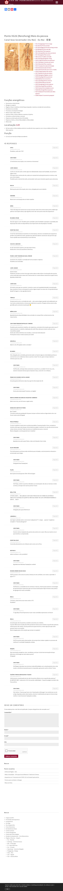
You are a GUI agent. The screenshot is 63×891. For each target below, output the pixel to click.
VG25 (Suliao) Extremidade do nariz (44, 88)
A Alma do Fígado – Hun (11, 771)
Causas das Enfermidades (12, 834)
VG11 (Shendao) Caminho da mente (44, 62)
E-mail (6, 736)
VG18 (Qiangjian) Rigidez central (43, 75)
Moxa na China (8, 783)
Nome (6, 729)
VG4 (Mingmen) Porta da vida (42, 49)
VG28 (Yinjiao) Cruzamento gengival (44, 95)
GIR (18, 125)
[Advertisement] (31, 23)
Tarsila (12, 297)
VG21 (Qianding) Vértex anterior (43, 80)
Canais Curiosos (10, 830)
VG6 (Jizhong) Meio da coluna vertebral (45, 53)
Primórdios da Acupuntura (13, 819)
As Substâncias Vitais (11, 829)
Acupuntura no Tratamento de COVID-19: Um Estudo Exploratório (22, 777)
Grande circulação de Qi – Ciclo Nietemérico (17, 836)
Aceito (7, 889)
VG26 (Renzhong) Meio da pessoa (44, 90)
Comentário (8, 712)
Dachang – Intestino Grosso (14, 841)
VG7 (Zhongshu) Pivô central (42, 55)
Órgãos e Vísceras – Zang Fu (13, 838)
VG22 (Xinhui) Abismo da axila (43, 82)
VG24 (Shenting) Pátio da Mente (43, 86)
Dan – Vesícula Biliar (12, 856)
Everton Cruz (14, 230)
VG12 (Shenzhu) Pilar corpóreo (43, 64)
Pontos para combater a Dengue (13, 780)
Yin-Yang (8, 823)
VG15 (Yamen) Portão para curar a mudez (46, 69)
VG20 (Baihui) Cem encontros (43, 79)
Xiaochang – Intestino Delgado (15, 849)
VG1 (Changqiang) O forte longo (43, 44)
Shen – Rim (10, 852)
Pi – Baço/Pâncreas (12, 845)
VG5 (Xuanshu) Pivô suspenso (42, 51)
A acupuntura (9, 821)
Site (5, 742)
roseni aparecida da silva (18, 571)
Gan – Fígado (10, 854)
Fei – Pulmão (10, 840)
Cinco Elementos (10, 827)
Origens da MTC (10, 818)
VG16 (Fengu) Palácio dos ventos (43, 71)
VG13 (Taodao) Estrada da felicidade (44, 66)
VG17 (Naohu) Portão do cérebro (43, 73)
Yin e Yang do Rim (10, 825)
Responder (55, 147)
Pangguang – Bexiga (12, 851)
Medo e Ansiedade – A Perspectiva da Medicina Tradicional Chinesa (22, 774)
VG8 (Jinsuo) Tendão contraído (43, 56)
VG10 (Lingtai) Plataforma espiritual (45, 60)
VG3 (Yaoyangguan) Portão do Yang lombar (46, 47)
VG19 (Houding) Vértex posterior (43, 77)
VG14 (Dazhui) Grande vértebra (43, 68)
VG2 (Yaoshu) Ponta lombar (42, 45)
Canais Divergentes (11, 832)
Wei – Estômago (11, 843)
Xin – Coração (10, 847)
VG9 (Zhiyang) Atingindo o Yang (43, 58)
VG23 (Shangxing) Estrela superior (44, 84)
